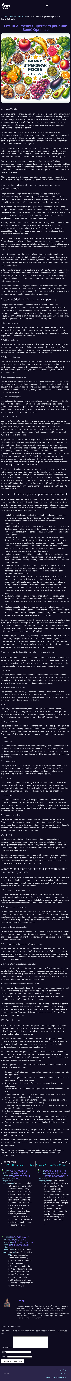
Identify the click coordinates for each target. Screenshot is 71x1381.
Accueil (4, 16)
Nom (3, 1352)
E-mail (4, 1356)
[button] (47, 6)
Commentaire (7, 1347)
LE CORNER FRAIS (6, 6)
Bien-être (22, 16)
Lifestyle (12, 16)
